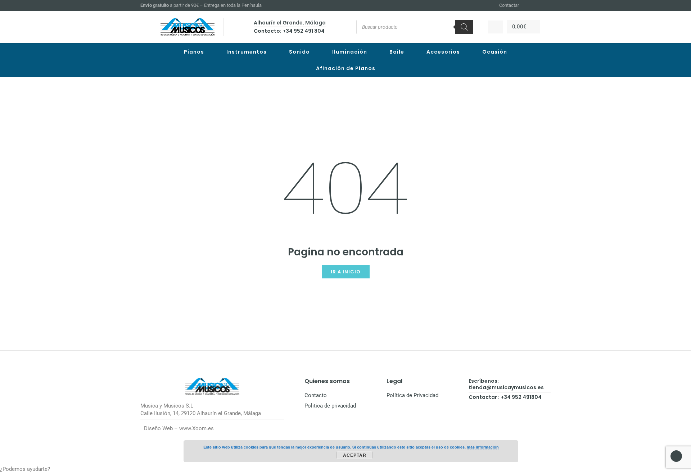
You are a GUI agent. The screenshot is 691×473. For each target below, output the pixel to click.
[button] (345, 469)
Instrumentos (246, 51)
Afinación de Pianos (345, 68)
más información (483, 447)
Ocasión (494, 51)
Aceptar (354, 455)
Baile (396, 51)
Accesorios (443, 51)
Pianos (194, 51)
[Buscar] (464, 27)
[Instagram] (538, 5)
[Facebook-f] (529, 5)
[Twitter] (547, 5)
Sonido (299, 51)
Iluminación (349, 51)
